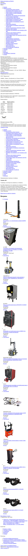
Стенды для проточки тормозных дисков (15, 27)
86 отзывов (3, 3)
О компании (6, 531)
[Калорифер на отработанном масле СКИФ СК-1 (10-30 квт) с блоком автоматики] (9, 328)
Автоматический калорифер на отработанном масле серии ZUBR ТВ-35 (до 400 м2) (15, 386)
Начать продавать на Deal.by (7, 1)
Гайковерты (8, 37)
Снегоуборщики (10, 44)
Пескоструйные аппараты (12, 33)
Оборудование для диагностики (13, 20)
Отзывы (5, 54)
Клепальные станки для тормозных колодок (16, 35)
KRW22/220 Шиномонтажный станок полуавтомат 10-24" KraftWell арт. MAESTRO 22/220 (15, 359)
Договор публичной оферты (9, 543)
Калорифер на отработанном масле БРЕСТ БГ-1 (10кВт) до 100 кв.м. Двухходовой (14, 467)
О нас (4, 50)
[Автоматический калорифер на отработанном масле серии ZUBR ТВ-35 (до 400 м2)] (10, 382)
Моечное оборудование (11, 29)
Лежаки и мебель (10, 42)
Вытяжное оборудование (12, 43)
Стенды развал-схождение (12, 16)
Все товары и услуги (5, 516)
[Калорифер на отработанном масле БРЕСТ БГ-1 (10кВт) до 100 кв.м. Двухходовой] (12, 464)
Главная (5, 7)
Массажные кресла (10, 46)
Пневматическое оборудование (13, 39)
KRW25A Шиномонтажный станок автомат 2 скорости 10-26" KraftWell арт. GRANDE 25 (13, 278)
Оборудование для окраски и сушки (14, 19)
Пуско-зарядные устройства (12, 47)
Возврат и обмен (7, 172)
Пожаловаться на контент (13, 546)
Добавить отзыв (4, 127)
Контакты (5, 52)
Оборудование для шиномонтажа (13, 12)
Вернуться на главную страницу (8, 193)
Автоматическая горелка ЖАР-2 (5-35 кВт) (13, 510)
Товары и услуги (7, 8)
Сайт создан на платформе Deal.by (9, 545)
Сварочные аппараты (11, 24)
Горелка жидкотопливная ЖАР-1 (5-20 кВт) (13, 489)
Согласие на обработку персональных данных (14, 539)
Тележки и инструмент (11, 41)
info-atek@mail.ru (4, 72)
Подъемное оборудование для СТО (14, 10)
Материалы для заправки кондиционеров (15, 15)
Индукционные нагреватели (12, 38)
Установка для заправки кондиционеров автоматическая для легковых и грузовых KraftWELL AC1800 (12, 249)
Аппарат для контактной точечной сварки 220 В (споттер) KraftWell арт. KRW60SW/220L (14, 413)
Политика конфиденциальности (10, 538)
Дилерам (5, 49)
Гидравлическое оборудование (13, 18)
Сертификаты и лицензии (9, 53)
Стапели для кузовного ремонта (13, 32)
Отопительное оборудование (12, 9)
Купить (5, 225)
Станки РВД (9, 36)
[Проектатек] (4, 120)
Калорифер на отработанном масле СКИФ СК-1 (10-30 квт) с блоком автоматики (14, 332)
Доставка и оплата (7, 48)
